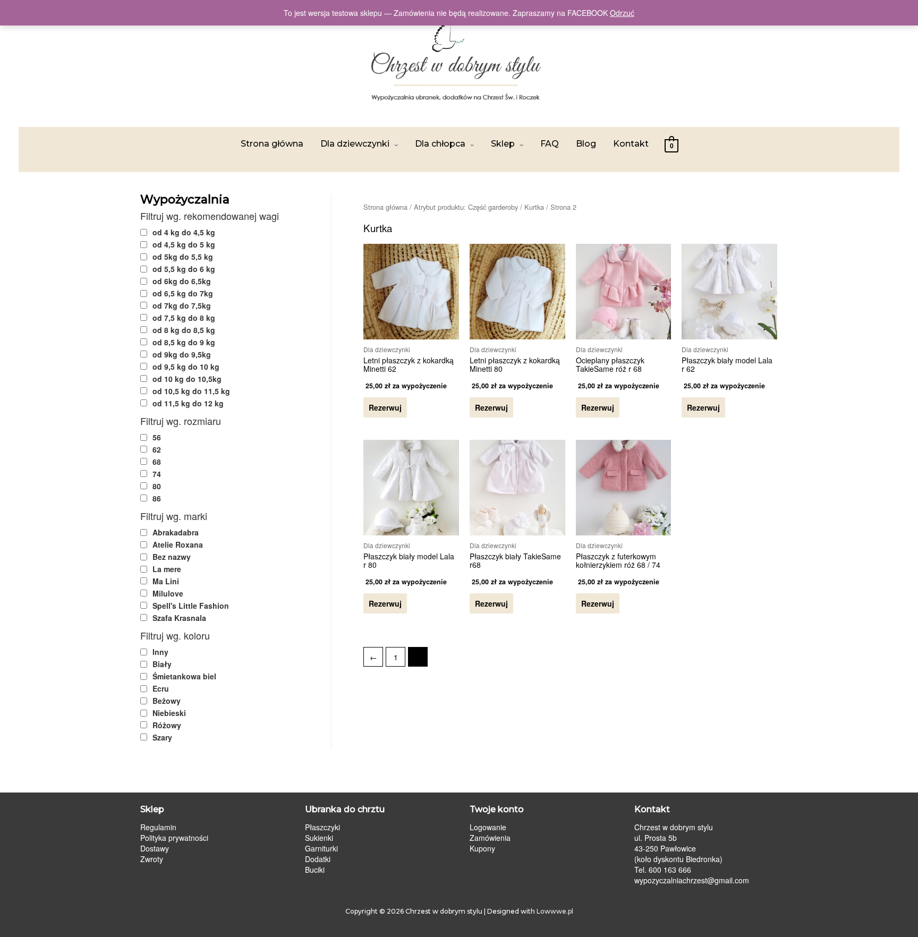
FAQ (549, 144)
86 (156, 498)
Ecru (160, 688)
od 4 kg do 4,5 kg (183, 232)
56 (156, 437)
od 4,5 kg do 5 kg (183, 244)
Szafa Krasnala (179, 618)
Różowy (166, 725)
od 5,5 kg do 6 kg (183, 269)
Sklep (503, 144)
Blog (586, 144)
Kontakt (631, 144)
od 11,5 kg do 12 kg (188, 403)
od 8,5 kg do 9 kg (183, 342)
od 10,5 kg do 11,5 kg (191, 391)
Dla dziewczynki (354, 144)
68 (156, 461)
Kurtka (534, 207)
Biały (162, 664)
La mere (166, 569)
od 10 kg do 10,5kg (187, 379)
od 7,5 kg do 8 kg (183, 317)
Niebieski (169, 713)
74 (156, 474)
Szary (162, 737)
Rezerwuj (385, 407)
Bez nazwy (171, 556)
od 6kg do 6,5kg (181, 281)
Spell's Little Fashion (190, 605)
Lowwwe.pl (555, 911)
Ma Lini (165, 581)
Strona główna (272, 144)
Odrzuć (622, 12)
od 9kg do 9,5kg (181, 354)
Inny (160, 652)
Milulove (167, 593)
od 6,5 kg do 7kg (182, 293)
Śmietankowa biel (184, 676)
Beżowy (166, 700)
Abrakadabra (175, 532)
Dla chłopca (440, 144)
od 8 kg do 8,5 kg (183, 330)
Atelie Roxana (177, 544)
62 (156, 449)
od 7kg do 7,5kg (181, 305)
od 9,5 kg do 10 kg (185, 366)
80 (156, 486)
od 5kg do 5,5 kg (182, 256)
